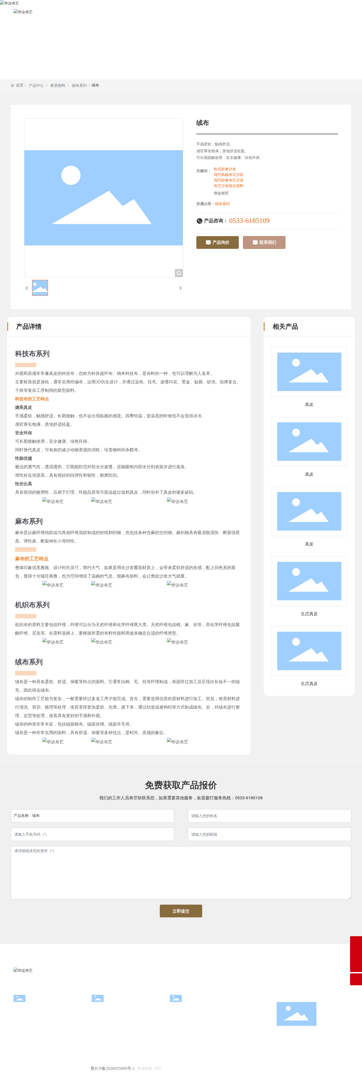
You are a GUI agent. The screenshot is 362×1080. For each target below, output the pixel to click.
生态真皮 (309, 613)
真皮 (309, 404)
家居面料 (57, 86)
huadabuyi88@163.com (117, 1018)
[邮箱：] (356, 942)
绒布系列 (79, 86)
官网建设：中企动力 (300, 1068)
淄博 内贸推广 (334, 1068)
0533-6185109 (249, 220)
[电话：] (356, 954)
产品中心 (36, 86)
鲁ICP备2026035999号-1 (113, 1068)
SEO (158, 1068)
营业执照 (144, 1068)
